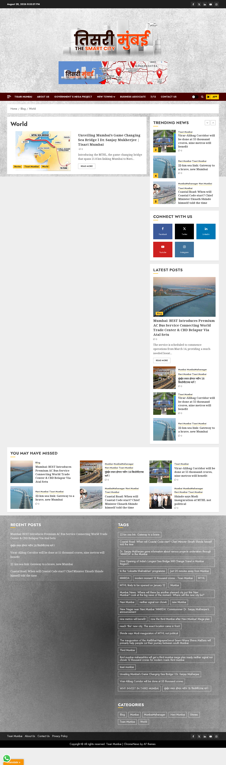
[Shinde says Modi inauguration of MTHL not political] (160, 497)
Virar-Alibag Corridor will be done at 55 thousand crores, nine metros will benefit (196, 403)
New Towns (105, 96)
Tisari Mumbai (23, 96)
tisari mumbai (127, 667)
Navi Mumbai (184, 135)
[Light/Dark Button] (195, 97)
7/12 (153, 96)
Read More (87, 166)
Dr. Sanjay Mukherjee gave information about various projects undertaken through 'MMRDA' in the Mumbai (165, 553)
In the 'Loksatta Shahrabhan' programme (142, 571)
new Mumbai (179, 602)
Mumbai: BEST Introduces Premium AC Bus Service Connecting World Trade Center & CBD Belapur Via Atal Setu (196, 194)
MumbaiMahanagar (188, 157)
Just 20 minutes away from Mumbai (189, 571)
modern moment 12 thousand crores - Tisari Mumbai (164, 578)
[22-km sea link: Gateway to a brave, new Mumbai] (164, 141)
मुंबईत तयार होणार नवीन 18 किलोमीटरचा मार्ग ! (191, 380)
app (215, 96)
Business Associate (133, 96)
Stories (17, 166)
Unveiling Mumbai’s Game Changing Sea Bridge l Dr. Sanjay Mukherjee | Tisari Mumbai (109, 140)
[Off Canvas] (9, 96)
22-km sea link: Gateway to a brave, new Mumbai (196, 141)
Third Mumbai (127, 650)
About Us (43, 96)
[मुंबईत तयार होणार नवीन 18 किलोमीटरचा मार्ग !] (164, 377)
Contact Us (169, 96)
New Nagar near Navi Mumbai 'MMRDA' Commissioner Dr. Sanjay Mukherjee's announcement (164, 610)
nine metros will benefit (132, 619)
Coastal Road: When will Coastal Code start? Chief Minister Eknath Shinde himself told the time (195, 171)
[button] (202, 97)
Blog (180, 183)
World (45, 166)
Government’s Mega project (73, 96)
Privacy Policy (60, 736)
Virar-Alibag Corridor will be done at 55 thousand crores (151, 681)
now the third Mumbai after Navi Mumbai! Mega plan (180, 619)
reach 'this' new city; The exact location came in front (150, 626)
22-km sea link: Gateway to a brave (139, 534)
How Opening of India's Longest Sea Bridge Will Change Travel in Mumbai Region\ (162, 562)
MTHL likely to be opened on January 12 (142, 585)
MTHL (201, 578)
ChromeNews (131, 744)
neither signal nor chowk (153, 602)
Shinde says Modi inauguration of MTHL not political (192, 500)
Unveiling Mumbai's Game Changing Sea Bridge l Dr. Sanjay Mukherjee (159, 674)
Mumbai (182, 369)
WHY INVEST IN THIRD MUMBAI (139, 688)
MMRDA (125, 578)
